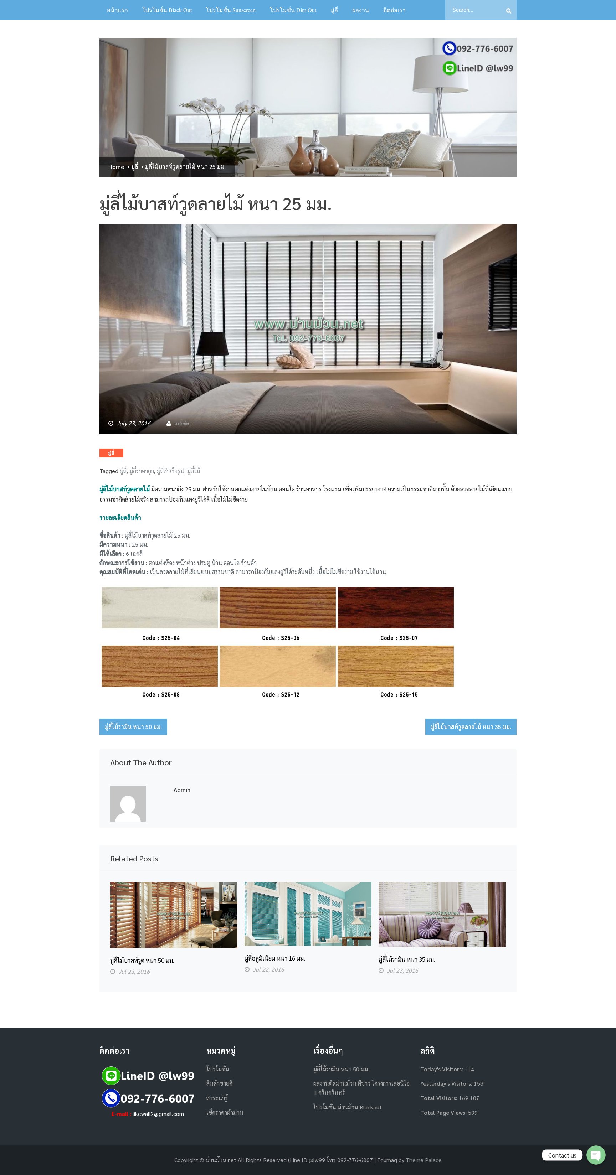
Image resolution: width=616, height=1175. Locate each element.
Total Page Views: (444, 1112)
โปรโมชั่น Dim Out (293, 10)
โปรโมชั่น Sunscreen (231, 10)
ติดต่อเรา (394, 10)
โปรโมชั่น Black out (167, 10)
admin (182, 423)
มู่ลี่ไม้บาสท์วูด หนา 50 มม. (142, 960)
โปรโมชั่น (217, 1069)
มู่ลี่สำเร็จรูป (170, 471)
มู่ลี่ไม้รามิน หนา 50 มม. (133, 726)
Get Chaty (596, 1168)
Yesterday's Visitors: (447, 1083)
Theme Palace (424, 1160)
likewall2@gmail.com (158, 1113)
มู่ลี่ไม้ (193, 471)
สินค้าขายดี (219, 1083)
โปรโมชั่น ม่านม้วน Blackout (347, 1107)
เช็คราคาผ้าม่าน (224, 1112)
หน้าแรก (117, 10)
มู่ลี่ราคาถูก (141, 471)
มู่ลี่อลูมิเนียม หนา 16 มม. (275, 958)
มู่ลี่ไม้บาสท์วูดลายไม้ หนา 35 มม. (471, 726)
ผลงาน (360, 10)
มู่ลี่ (334, 10)
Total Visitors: (439, 1098)
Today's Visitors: (442, 1069)
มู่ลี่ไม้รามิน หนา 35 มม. (407, 959)
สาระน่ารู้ (217, 1098)
